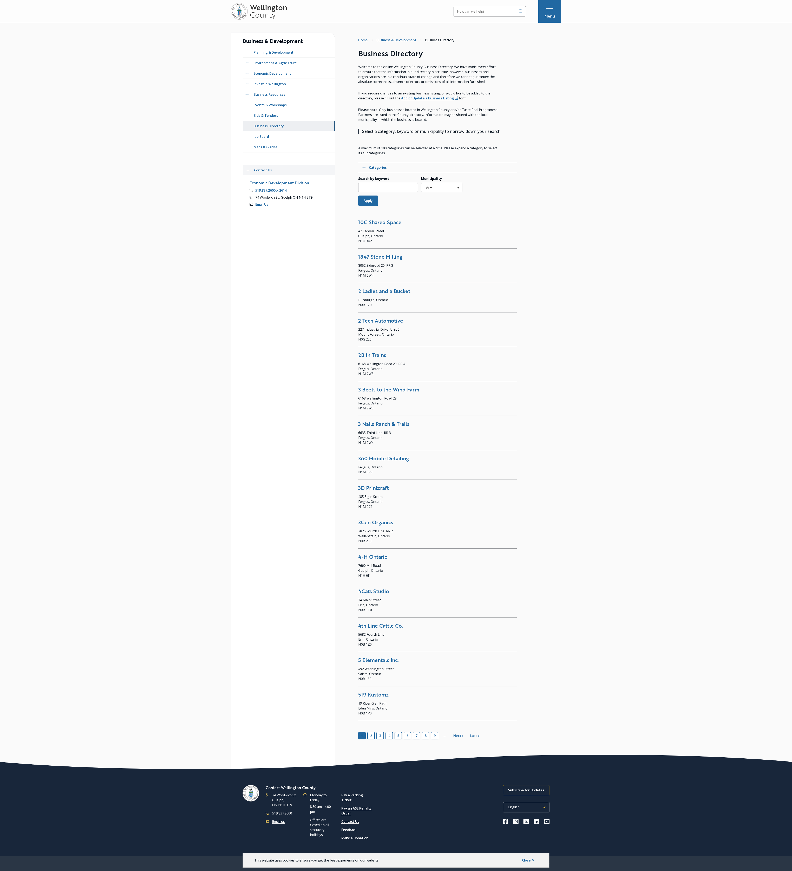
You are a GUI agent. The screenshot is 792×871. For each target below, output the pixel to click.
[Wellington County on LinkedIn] (536, 821)
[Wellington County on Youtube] (546, 821)
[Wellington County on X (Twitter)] (526, 821)
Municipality (431, 178)
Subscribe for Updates (526, 790)
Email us (278, 821)
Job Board (261, 136)
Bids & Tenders (266, 115)
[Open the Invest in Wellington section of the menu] (247, 84)
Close (526, 860)
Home (363, 40)
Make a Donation (354, 838)
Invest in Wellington (270, 84)
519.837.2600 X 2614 (271, 190)
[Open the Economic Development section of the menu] (247, 73)
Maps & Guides (265, 147)
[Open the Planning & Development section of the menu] (247, 52)
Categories (378, 167)
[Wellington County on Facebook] (505, 821)
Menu (549, 16)
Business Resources (269, 94)
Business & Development (396, 40)
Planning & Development (273, 52)
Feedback (349, 829)
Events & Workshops (270, 105)
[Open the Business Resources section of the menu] (247, 94)
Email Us (261, 204)
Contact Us (350, 821)
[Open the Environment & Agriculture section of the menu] (247, 63)
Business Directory (269, 126)
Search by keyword (373, 178)
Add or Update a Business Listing (427, 98)
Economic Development (272, 73)
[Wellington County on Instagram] (516, 821)
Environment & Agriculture (275, 63)
